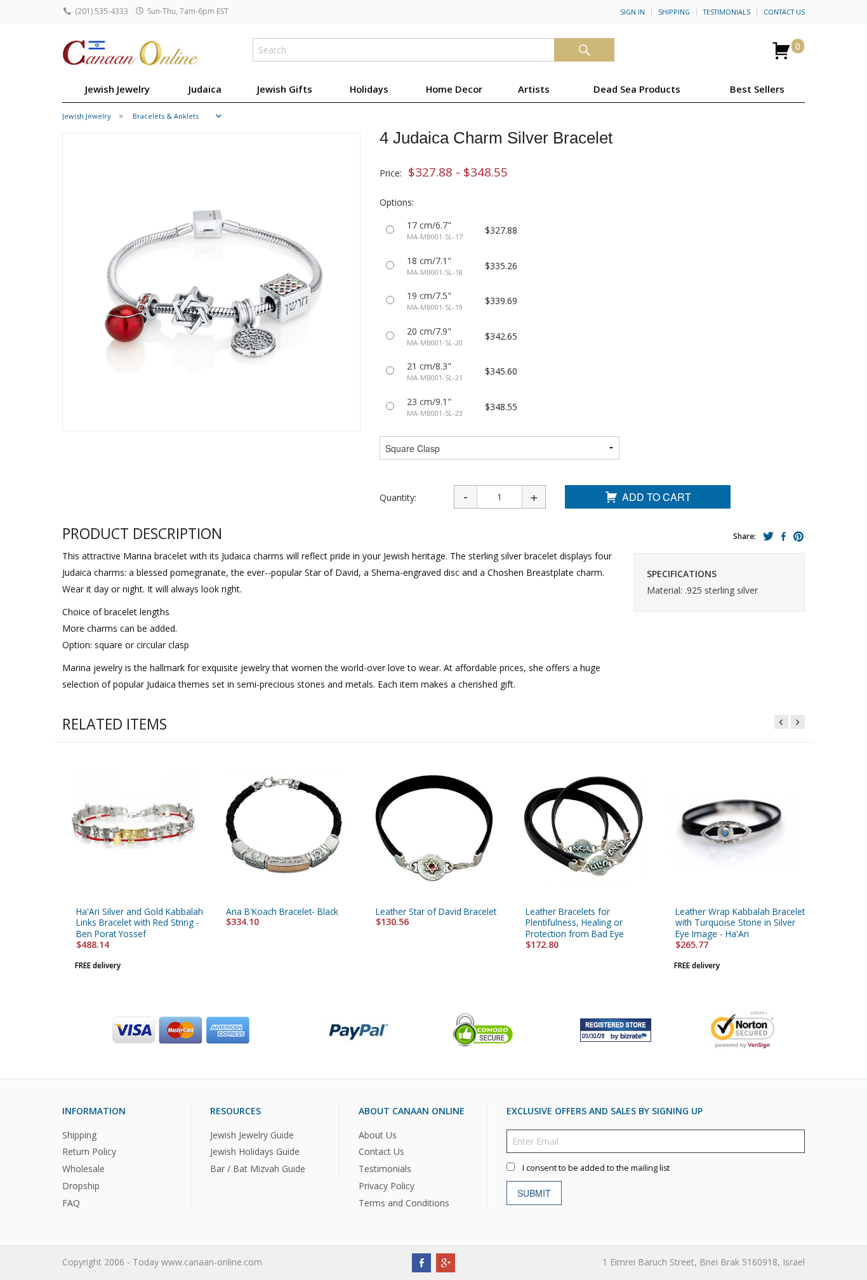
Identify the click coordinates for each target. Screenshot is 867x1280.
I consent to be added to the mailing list (596, 1168)
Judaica (205, 89)
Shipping (674, 12)
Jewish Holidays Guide (255, 1152)
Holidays (369, 89)
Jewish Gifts (284, 89)
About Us (378, 1135)
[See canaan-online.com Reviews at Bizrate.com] (615, 1029)
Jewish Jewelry (117, 89)
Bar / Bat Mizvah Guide (257, 1169)
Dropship (81, 1186)
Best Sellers (757, 89)
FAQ (71, 1203)
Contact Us (784, 12)
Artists (534, 89)
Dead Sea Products (636, 89)
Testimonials (726, 12)
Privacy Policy (386, 1186)
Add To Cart (656, 497)
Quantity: (398, 497)
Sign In (632, 12)
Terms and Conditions (404, 1203)
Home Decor (454, 89)
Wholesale (83, 1169)
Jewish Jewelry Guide (252, 1135)
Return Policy (89, 1152)
